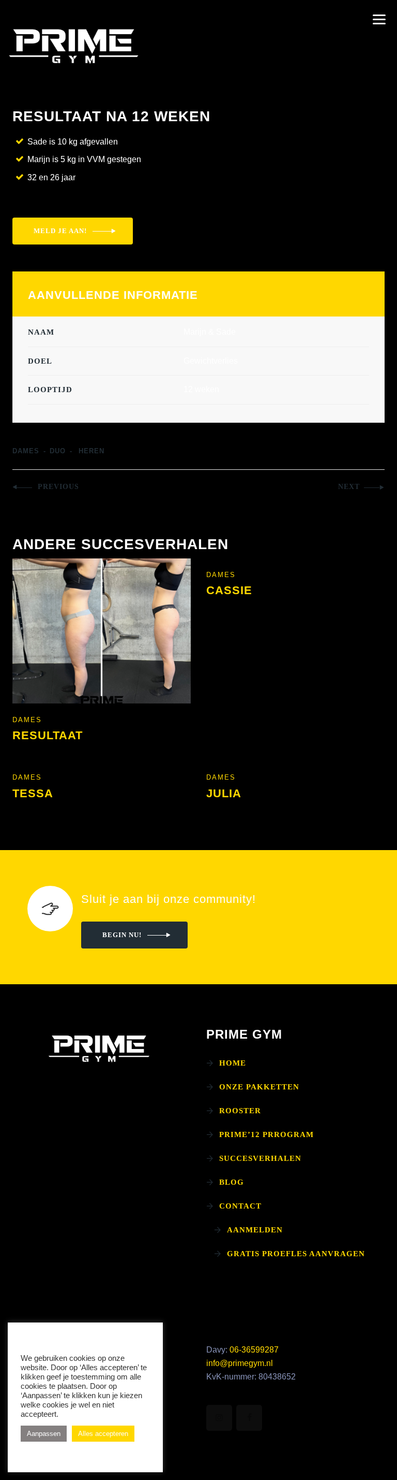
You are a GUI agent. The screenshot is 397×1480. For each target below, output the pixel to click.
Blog (231, 1182)
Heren (91, 451)
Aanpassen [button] (43, 1434)
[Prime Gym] (74, 46)
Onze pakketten (259, 1087)
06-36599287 (254, 1349)
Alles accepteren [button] (103, 1434)
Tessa (32, 793)
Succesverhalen (260, 1158)
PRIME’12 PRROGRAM (266, 1134)
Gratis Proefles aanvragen (296, 1253)
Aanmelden (255, 1230)
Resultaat (47, 735)
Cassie (229, 590)
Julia (223, 793)
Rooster (240, 1111)
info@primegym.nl (239, 1363)
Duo (58, 451)
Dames (25, 451)
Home (232, 1063)
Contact (240, 1206)
